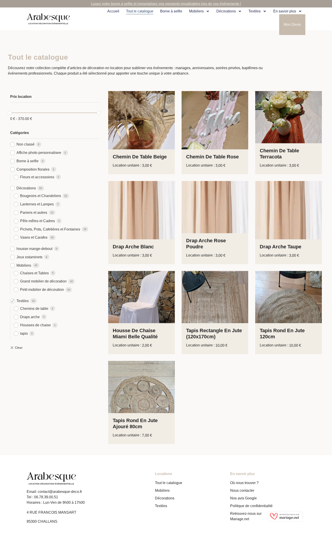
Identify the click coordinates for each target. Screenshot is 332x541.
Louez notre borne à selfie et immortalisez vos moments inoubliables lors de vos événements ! (166, 4)
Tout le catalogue (139, 11)
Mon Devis (292, 24)
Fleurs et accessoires (37, 177)
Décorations (226, 11)
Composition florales (32, 169)
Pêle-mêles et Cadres (37, 221)
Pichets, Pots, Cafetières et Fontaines (50, 229)
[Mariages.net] (287, 516)
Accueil (113, 11)
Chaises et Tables (34, 273)
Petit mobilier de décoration (42, 290)
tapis (24, 333)
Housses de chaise (35, 325)
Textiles (22, 301)
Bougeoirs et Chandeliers (40, 196)
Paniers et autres (33, 212)
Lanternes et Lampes (37, 204)
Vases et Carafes (33, 237)
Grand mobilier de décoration (43, 281)
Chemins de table (34, 308)
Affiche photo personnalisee (38, 153)
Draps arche (30, 317)
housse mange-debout (34, 249)
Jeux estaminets (29, 257)
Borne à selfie (171, 11)
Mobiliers (196, 11)
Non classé (25, 144)
